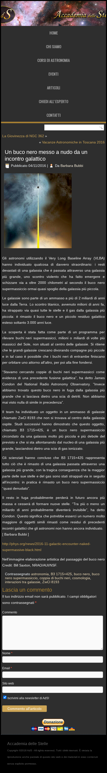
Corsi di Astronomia (53, 60)
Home (54, 32)
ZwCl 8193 (50, 582)
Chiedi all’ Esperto (53, 101)
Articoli (53, 87)
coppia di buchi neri (55, 578)
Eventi (53, 74)
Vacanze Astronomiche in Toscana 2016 (73, 142)
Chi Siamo (53, 46)
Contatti (54, 115)
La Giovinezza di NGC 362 (23, 136)
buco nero (82, 574)
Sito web (8, 683)
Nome (7, 653)
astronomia (40, 574)
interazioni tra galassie (22, 582)
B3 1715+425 (61, 574)
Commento (9, 612)
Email (7, 668)
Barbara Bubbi (71, 166)
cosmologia (81, 578)
